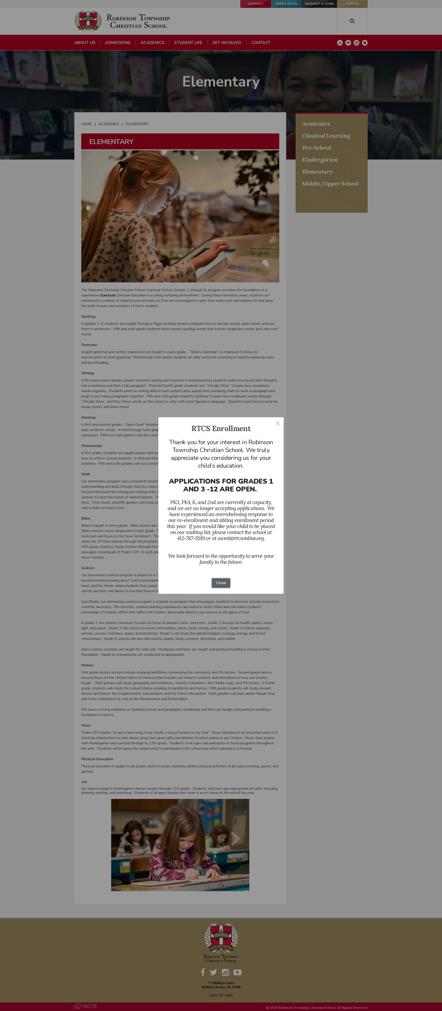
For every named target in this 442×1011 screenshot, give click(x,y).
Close (221, 583)
